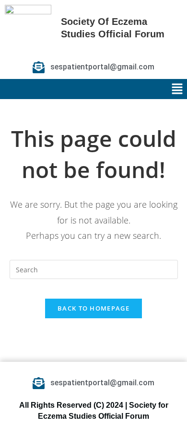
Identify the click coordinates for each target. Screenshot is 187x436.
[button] (177, 89)
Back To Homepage (93, 308)
